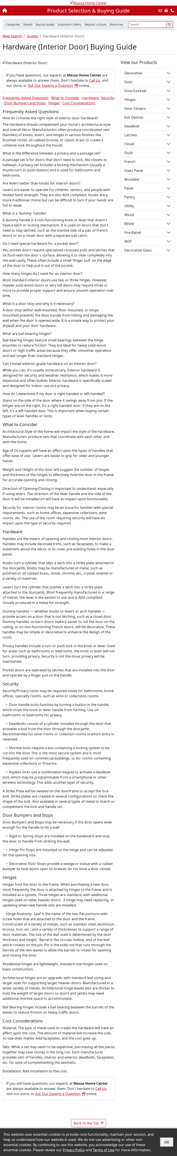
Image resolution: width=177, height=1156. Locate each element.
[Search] (169, 24)
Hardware (90, 98)
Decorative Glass (138, 250)
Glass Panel (133, 170)
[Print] (166, 10)
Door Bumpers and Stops (25, 103)
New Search (12, 36)
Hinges (54, 103)
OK (166, 1142)
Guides (32, 36)
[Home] (19, 10)
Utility (129, 206)
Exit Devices (134, 117)
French (130, 161)
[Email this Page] (160, 10)
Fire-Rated (132, 232)
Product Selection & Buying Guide (88, 10)
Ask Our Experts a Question (50, 85)
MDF (128, 241)
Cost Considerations (78, 103)
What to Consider (65, 98)
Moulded (131, 179)
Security (107, 98)
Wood (129, 214)
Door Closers (135, 108)
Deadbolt (131, 126)
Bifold (129, 223)
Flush (128, 152)
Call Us (94, 80)
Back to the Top (86, 1123)
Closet (129, 144)
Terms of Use (103, 1150)
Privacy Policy (74, 1150)
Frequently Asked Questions (26, 98)
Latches (130, 135)
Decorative (133, 73)
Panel (128, 188)
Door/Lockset (135, 90)
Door (128, 82)
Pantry (129, 197)
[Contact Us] (172, 10)
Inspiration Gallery (69, 24)
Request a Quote (95, 24)
